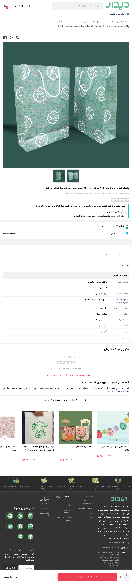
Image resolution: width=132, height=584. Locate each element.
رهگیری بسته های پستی (63, 518)
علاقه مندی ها (44, 514)
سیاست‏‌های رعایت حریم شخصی (85, 502)
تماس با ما (88, 517)
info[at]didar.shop (111, 547)
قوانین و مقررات (86, 508)
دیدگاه (107, 254)
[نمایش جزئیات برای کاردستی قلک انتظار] (75, 427)
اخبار (69, 501)
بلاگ (69, 505)
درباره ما (89, 513)
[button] (116, 440)
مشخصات (122, 254)
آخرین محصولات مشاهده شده (64, 511)
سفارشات (45, 503)
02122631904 (114, 542)
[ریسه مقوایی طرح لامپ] (113, 427)
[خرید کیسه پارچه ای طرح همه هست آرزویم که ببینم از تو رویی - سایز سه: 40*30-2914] (38, 427)
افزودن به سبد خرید (87, 576)
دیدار (100, 226)
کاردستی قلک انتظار (84, 446)
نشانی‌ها (46, 508)
